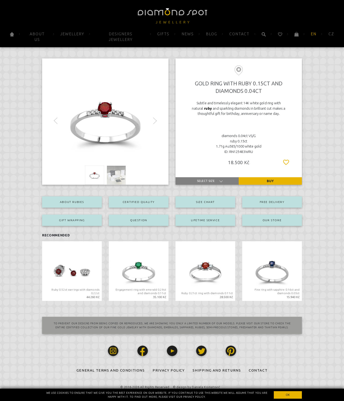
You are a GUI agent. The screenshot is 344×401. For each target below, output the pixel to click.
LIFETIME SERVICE (205, 220)
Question (138, 220)
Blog (211, 34)
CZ (331, 34)
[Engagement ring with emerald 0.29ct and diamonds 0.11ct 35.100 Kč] (138, 271)
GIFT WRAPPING (72, 220)
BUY (270, 181)
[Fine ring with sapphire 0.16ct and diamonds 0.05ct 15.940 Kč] (272, 271)
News (188, 34)
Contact (239, 34)
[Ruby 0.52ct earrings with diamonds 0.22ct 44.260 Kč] (72, 271)
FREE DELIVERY (272, 201)
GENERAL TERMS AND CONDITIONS (111, 370)
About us (37, 37)
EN (313, 34)
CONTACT (258, 370)
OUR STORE (272, 220)
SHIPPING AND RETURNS (217, 370)
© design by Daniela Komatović (196, 387)
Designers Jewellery (121, 37)
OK (288, 394)
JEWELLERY (72, 34)
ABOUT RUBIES (72, 201)
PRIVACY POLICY (169, 370)
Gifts (163, 34)
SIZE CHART (205, 201)
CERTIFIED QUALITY (139, 201)
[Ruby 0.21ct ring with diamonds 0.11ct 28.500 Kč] (205, 271)
